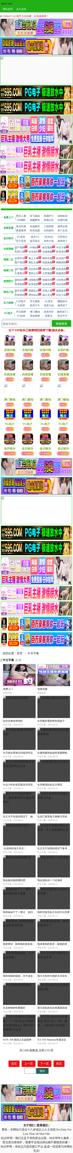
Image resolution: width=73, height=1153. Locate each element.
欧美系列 (61, 251)
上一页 (28, 1063)
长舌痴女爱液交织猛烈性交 (18, 752)
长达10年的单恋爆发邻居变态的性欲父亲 (25, 784)
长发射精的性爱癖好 (14, 1008)
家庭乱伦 (33, 290)
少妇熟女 (61, 280)
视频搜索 (61, 323)
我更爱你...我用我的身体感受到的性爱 (24, 944)
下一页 (44, 1063)
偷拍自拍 (20, 280)
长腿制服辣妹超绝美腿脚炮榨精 (54, 752)
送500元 (10, 428)
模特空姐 (47, 258)
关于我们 (29, 1125)
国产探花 (20, 262)
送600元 (10, 404)
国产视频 (20, 247)
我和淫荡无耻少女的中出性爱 (53, 912)
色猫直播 (42, 689)
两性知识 (33, 295)
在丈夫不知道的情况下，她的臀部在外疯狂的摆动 (30, 816)
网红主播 (33, 262)
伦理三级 (20, 251)
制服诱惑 (61, 273)
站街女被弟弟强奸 (13, 721)
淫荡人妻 (47, 290)
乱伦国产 (61, 258)
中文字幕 (61, 247)
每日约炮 (9, 379)
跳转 (42, 1071)
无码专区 (33, 269)
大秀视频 (47, 273)
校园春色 (61, 290)
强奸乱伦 (47, 269)
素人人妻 (33, 258)
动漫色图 (47, 284)
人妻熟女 (20, 273)
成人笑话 (47, 295)
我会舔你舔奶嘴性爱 (14, 880)
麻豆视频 (47, 247)
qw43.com (7, 3)
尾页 (59, 1063)
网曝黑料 (61, 262)
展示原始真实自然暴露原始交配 (54, 1008)
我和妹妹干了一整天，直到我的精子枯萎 (25, 912)
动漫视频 (47, 251)
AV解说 (33, 247)
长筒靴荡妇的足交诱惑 (49, 784)
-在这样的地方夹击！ (14, 848)
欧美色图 (33, 284)
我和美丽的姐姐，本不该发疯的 (20, 976)
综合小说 (61, 295)
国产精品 (20, 269)
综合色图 (61, 284)
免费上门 (9, 354)
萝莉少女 (33, 273)
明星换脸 (47, 262)
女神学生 (20, 258)
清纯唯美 (33, 280)
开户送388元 (10, 453)
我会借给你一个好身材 (49, 880)
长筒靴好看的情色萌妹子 (51, 721)
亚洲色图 (20, 284)
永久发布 (21, 9)
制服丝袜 (47, 280)
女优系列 (33, 251)
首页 (20, 653)
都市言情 (20, 290)
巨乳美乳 (61, 269)
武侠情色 (20, 295)
